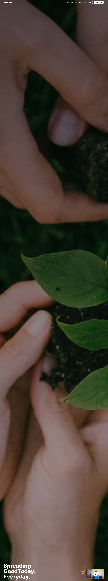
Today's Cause (69, 2)
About (75, 2)
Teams (80, 2)
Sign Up (99, 2)
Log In (89, 2)
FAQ (84, 2)
